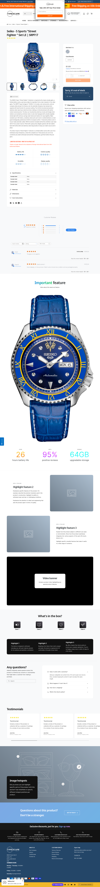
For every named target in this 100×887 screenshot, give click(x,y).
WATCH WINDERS (33, 20)
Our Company (32, 850)
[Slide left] (53, 79)
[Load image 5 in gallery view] (54, 86)
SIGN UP (50, 15)
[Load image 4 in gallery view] (44, 86)
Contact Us (32, 856)
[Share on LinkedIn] (19, 203)
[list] (50, 455)
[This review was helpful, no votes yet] (84, 258)
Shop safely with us (71, 121)
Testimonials (32, 854)
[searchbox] (16, 244)
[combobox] (31, 243)
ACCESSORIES (63, 20)
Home (9, 24)
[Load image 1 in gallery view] (12, 86)
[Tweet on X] (13, 203)
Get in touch (71, 812)
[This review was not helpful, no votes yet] (87, 258)
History (31, 852)
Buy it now (78, 80)
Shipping (68, 68)
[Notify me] (89, 96)
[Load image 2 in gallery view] (22, 86)
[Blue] (67, 51)
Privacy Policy (55, 854)
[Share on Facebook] (11, 203)
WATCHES (44, 20)
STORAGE (53, 20)
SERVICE (73, 20)
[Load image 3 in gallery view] (33, 86)
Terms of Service (56, 850)
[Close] (22, 880)
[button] (91, 13)
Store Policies (55, 852)
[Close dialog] (63, 1)
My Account (73, 1)
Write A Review (71, 230)
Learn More (30, 1)
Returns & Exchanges (57, 858)
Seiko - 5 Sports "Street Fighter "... (20, 24)
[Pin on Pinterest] (16, 203)
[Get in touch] (88, 13)
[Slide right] (56, 79)
